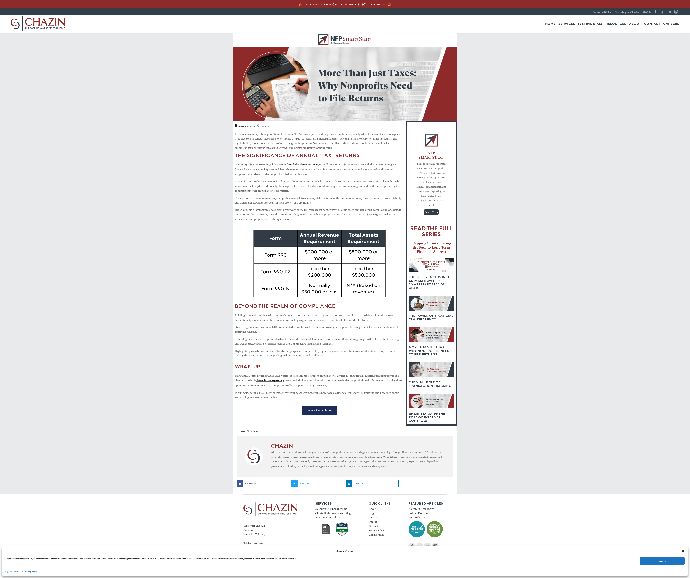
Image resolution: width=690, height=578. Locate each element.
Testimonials (590, 24)
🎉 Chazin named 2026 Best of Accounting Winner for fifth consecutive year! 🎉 (345, 4)
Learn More (431, 212)
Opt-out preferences (14, 571)
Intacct (646, 11)
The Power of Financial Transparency (431, 317)
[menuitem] (550, 24)
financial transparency (270, 380)
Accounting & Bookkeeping (331, 508)
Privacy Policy (31, 571)
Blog (371, 513)
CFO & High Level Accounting (333, 513)
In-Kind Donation (418, 513)
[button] (683, 551)
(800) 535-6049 (255, 542)
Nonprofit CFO (417, 517)
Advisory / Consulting (328, 517)
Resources (616, 24)
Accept (662, 561)
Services (566, 24)
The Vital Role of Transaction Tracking (430, 384)
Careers (671, 24)
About (635, 24)
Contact (652, 24)
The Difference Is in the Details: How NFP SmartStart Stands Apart (431, 282)
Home (550, 24)
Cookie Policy (376, 534)
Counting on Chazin (627, 12)
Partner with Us (601, 12)
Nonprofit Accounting (421, 508)
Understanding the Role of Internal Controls (427, 417)
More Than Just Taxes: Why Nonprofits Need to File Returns (429, 350)
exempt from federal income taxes (297, 164)
